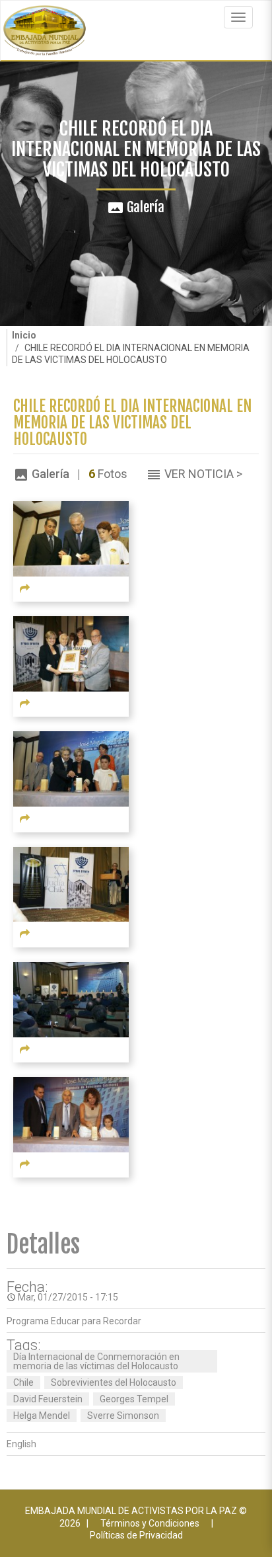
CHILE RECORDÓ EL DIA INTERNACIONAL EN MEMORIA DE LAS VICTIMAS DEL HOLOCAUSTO (132, 423)
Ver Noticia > (203, 474)
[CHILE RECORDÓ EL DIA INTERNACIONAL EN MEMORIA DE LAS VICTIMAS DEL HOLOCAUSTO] (71, 537)
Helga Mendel (41, 1415)
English (21, 1444)
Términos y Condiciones (149, 1523)
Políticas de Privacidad (136, 1535)
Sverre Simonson (123, 1415)
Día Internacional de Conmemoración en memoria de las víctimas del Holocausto (96, 1361)
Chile (23, 1382)
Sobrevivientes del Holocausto (113, 1382)
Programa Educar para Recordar (74, 1321)
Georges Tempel (134, 1399)
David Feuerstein (48, 1399)
